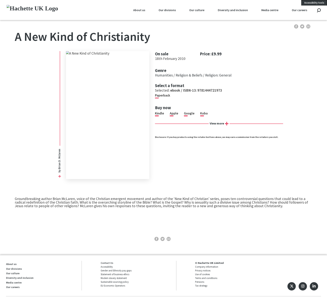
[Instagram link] (303, 286)
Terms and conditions (206, 278)
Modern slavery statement (114, 278)
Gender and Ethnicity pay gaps (116, 270)
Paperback (162, 95)
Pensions (199, 281)
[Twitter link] (291, 286)
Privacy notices (202, 270)
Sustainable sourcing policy (115, 281)
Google (189, 113)
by (59, 170)
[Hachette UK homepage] (36, 10)
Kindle (159, 113)
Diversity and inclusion (233, 10)
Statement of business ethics (115, 274)
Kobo (204, 113)
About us (139, 10)
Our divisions (167, 10)
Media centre (269, 10)
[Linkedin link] (314, 286)
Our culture (196, 10)
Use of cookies (202, 274)
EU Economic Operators (113, 285)
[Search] (318, 10)
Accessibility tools (314, 2)
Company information (206, 266)
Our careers (299, 10)
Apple (174, 113)
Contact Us (107, 262)
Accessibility (107, 266)
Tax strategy (201, 285)
